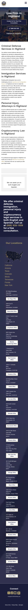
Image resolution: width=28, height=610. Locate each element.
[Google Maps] (19, 593)
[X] (8, 593)
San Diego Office (12, 298)
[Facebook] (12, 593)
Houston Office (12, 497)
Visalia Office (12, 386)
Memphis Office (12, 549)
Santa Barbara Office (12, 523)
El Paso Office (12, 561)
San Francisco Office (12, 358)
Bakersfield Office (12, 311)
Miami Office (12, 485)
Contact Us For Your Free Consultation (14, 22)
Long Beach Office (12, 327)
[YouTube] (15, 593)
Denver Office (12, 575)
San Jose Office (12, 399)
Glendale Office (12, 413)
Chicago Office (12, 472)
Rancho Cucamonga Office (12, 342)
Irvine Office (12, 509)
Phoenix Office (12, 440)
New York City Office (12, 455)
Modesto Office (12, 534)
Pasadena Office (12, 374)
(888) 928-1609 (15, 28)
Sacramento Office (12, 425)
